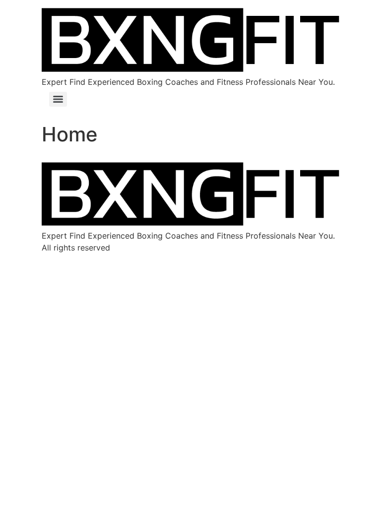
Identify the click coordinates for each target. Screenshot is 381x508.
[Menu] (58, 99)
